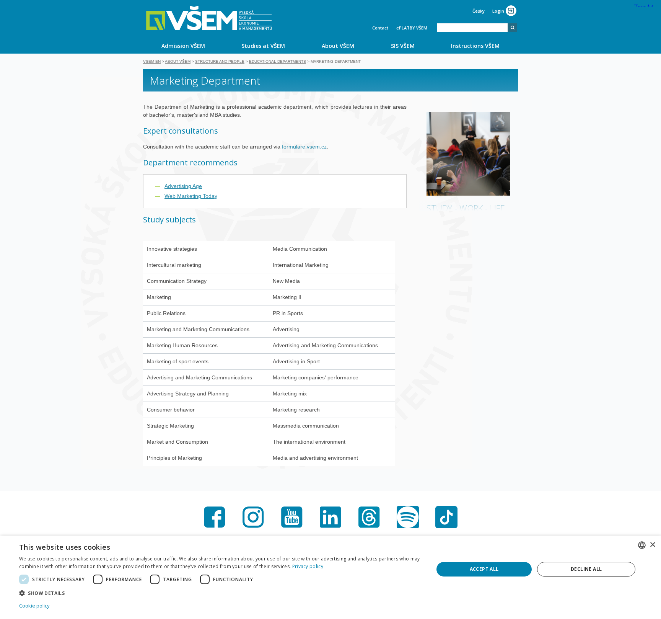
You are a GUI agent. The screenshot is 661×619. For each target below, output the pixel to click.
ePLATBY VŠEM (411, 28)
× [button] (652, 545)
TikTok (446, 517)
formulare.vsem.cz (304, 147)
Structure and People (219, 61)
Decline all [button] (586, 569)
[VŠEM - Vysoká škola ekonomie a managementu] (209, 18)
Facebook (215, 517)
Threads (369, 517)
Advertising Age (183, 186)
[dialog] (330, 577)
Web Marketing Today (190, 196)
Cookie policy (34, 605)
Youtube (292, 517)
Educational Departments (277, 61)
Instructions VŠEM (475, 45)
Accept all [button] (484, 569)
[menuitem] (183, 45)
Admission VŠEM (183, 45)
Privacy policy (307, 566)
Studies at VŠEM (263, 45)
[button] (220, 592)
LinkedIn (330, 517)
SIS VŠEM (403, 45)
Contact (380, 28)
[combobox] (472, 27)
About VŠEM (338, 45)
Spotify (408, 517)
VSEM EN (152, 61)
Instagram (253, 517)
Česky (478, 11)
